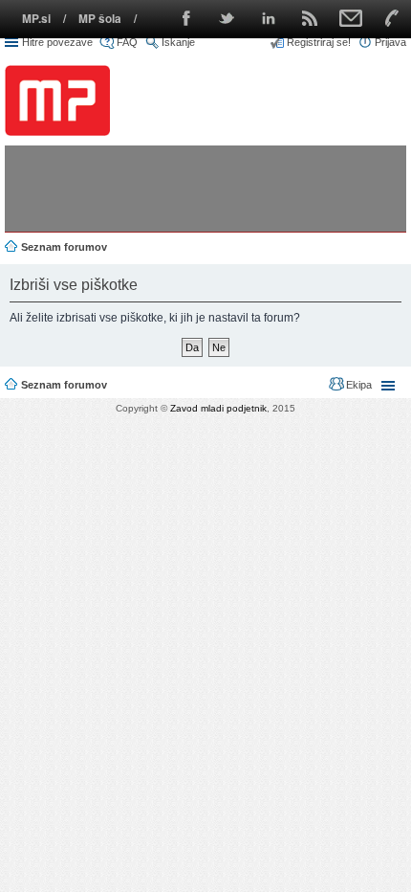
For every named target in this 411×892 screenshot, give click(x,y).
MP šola (99, 19)
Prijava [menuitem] (390, 42)
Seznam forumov (64, 384)
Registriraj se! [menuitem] (319, 42)
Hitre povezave (57, 42)
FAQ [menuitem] (127, 42)
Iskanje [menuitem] (178, 42)
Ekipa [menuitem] (359, 384)
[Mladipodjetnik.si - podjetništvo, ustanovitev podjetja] (57, 100)
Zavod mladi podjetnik (218, 408)
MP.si (36, 19)
